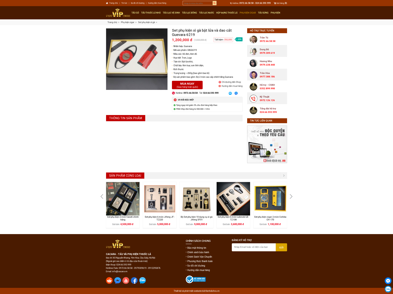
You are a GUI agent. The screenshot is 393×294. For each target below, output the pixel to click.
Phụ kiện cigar (248, 13)
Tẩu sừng (263, 13)
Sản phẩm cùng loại (125, 175)
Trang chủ (112, 22)
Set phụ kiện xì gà (146, 22)
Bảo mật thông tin (196, 247)
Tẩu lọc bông (189, 13)
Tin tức (124, 3)
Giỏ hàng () (281, 3)
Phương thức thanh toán (200, 261)
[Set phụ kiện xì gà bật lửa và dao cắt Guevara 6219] (136, 59)
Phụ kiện (275, 13)
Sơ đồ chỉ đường (196, 265)
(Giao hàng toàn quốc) (187, 85)
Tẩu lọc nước (206, 13)
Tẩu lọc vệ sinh (171, 13)
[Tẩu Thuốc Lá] (118, 12)
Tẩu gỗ (135, 13)
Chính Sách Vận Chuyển (199, 256)
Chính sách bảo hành (198, 252)
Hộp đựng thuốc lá (226, 13)
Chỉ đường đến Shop (231, 82)
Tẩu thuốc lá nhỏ (151, 13)
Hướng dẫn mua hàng (232, 86)
